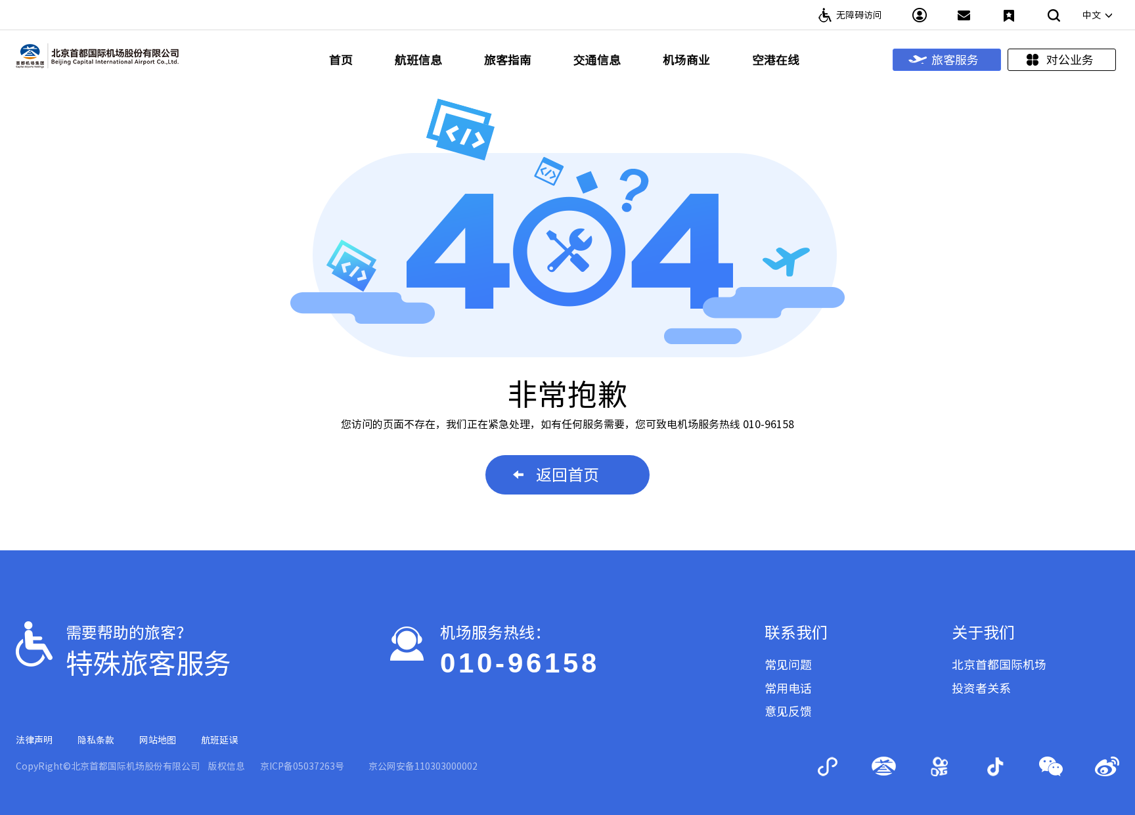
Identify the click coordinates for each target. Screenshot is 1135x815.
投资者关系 (981, 688)
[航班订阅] (1009, 15)
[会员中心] (919, 15)
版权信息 (226, 766)
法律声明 (34, 740)
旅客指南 (507, 60)
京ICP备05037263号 (302, 766)
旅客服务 (955, 60)
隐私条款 (96, 740)
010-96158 (520, 663)
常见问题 (788, 665)
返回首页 (567, 475)
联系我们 (796, 632)
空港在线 (775, 60)
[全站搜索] (1053, 15)
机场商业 (686, 60)
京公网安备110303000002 (423, 766)
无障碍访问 (859, 15)
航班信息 (418, 60)
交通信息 (597, 60)
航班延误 (219, 740)
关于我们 (983, 632)
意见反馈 (788, 711)
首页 (341, 60)
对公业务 (1070, 60)
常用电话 (788, 688)
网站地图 (157, 740)
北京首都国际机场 (999, 665)
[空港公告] (964, 15)
